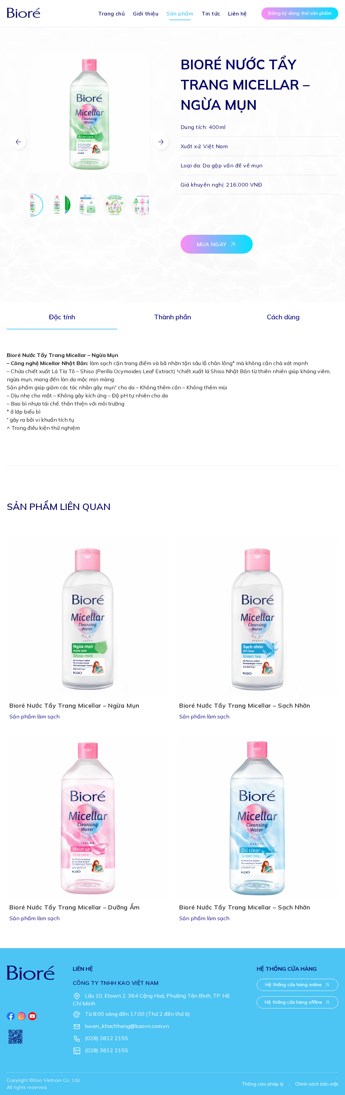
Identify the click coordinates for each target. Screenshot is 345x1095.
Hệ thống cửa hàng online (293, 984)
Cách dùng (283, 317)
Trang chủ (111, 13)
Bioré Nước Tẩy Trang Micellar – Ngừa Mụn (74, 705)
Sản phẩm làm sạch (34, 716)
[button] (161, 141)
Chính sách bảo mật (316, 1084)
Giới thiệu (145, 13)
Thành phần (172, 317)
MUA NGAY (212, 244)
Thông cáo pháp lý (262, 1084)
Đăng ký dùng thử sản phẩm (300, 13)
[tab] (62, 319)
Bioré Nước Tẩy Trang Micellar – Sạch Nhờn (244, 705)
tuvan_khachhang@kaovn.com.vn (127, 1026)
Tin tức (210, 13)
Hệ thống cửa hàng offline (293, 1002)
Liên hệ (237, 13)
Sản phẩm (179, 13)
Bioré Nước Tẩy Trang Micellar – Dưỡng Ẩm (74, 907)
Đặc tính (62, 317)
